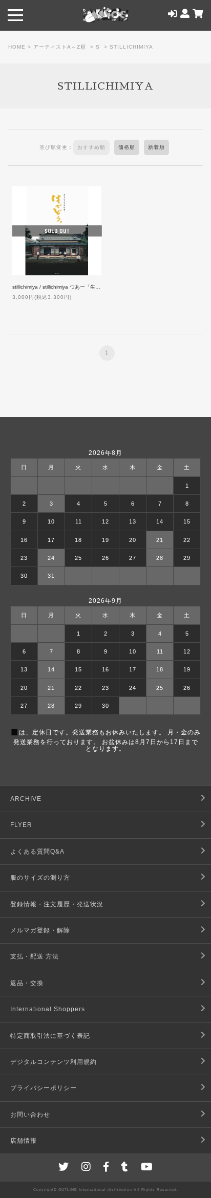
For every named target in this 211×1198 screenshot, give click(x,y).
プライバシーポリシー (43, 1088)
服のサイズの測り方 (40, 877)
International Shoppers (47, 1009)
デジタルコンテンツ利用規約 (53, 1061)
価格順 (126, 147)
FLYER (21, 825)
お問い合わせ (30, 1114)
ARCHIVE (25, 798)
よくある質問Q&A (37, 851)
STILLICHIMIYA (131, 47)
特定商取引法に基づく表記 (50, 1035)
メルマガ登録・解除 (40, 930)
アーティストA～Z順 (59, 47)
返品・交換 (27, 983)
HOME (17, 47)
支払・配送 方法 (34, 956)
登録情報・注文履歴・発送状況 (56, 904)
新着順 (156, 147)
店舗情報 (23, 1140)
